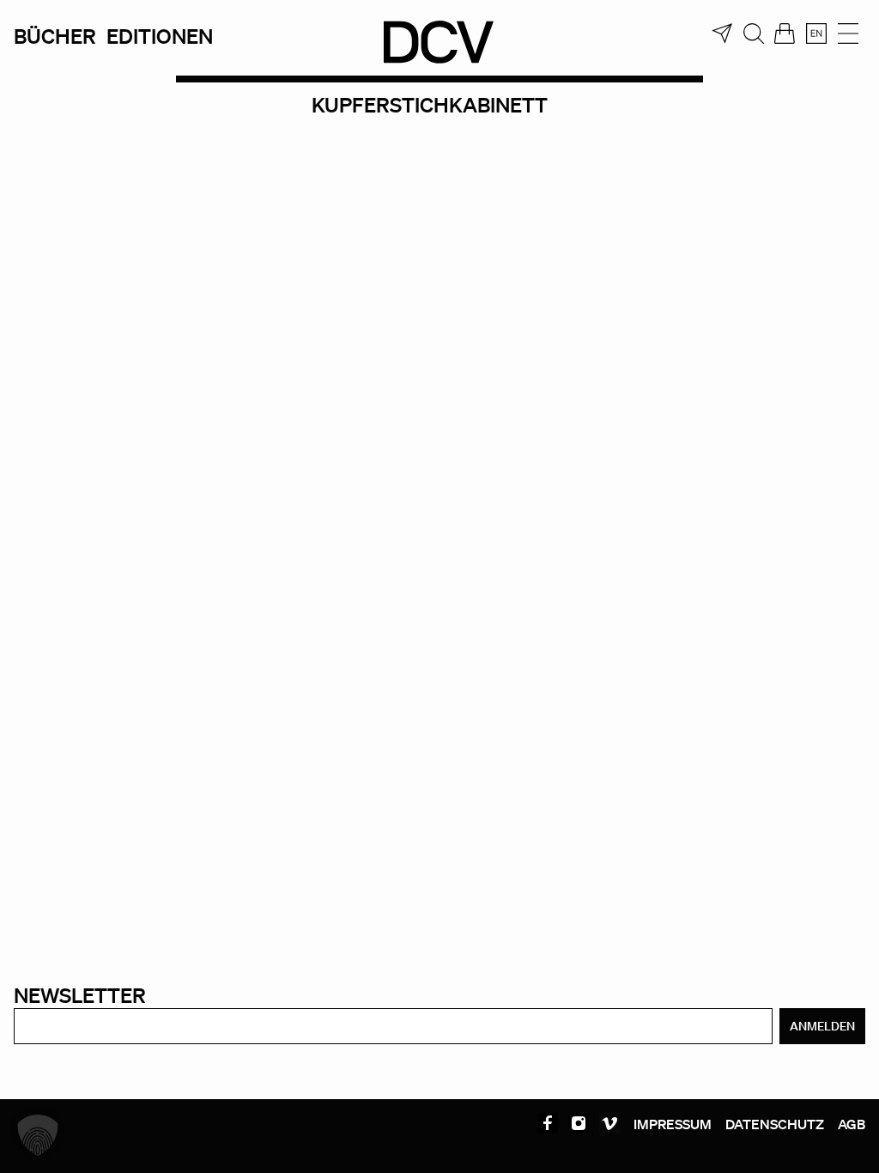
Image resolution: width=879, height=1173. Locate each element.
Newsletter (80, 994)
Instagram (578, 1123)
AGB (851, 1124)
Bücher (55, 35)
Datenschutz (774, 1124)
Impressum (672, 1124)
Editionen (159, 35)
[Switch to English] (816, 33)
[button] (38, 1135)
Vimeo (609, 1123)
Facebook (547, 1123)
